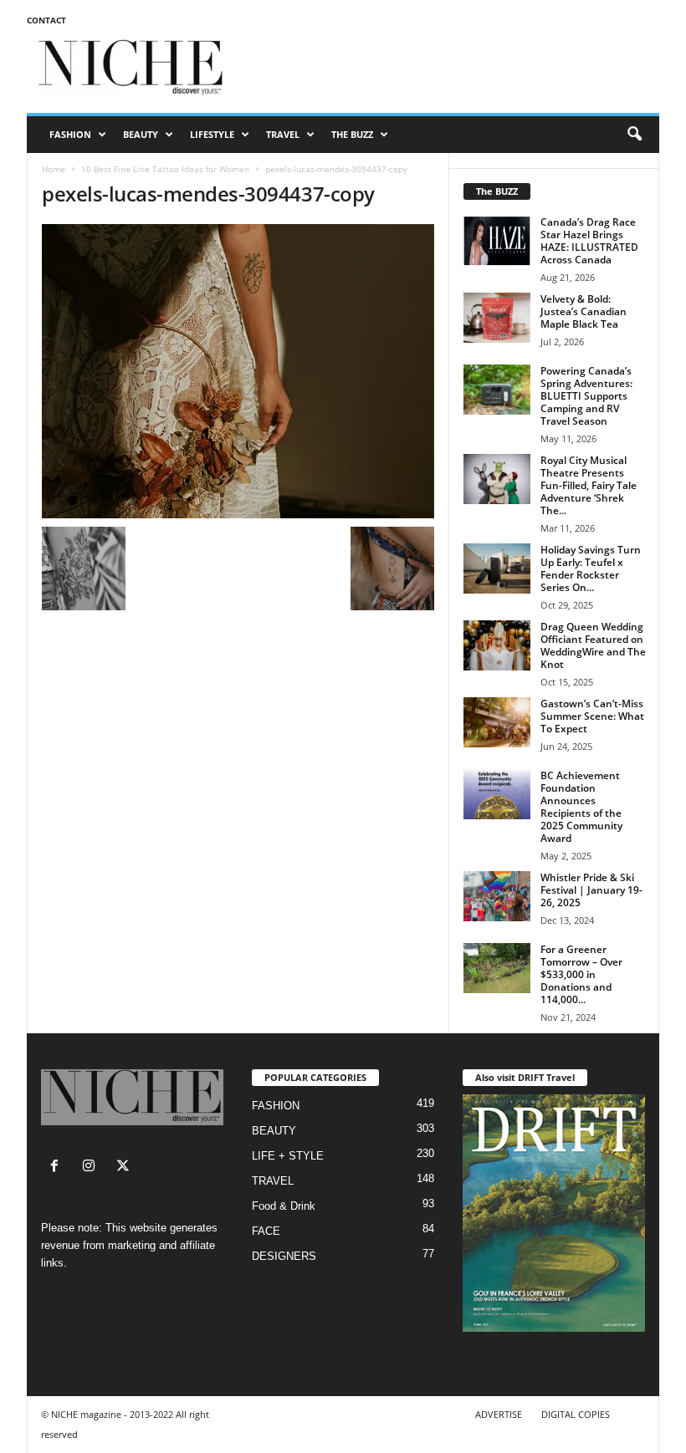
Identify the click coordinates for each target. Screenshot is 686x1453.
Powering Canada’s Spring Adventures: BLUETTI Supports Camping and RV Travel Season (586, 396)
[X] (125, 1167)
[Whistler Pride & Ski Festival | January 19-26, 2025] (496, 896)
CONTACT (46, 20)
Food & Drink (283, 1206)
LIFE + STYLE (288, 1156)
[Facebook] (58, 1167)
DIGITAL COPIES (575, 1414)
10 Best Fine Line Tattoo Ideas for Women (165, 169)
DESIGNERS (284, 1256)
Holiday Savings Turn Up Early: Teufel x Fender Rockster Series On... (590, 568)
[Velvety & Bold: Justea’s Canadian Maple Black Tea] (496, 318)
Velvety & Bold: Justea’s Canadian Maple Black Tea (583, 311)
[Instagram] (92, 1167)
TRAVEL (282, 134)
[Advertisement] (446, 68)
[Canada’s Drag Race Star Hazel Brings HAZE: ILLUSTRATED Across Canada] (496, 241)
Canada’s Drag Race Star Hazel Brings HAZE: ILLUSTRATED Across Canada (589, 241)
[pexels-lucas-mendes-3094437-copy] (238, 371)
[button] (634, 134)
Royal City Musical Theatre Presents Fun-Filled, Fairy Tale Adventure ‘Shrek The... (588, 485)
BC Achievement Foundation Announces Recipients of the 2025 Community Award (581, 806)
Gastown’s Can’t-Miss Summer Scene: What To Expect (592, 716)
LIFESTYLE (212, 134)
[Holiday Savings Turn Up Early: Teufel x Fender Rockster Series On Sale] (496, 568)
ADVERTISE (498, 1414)
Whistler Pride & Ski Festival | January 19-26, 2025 (591, 890)
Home (53, 169)
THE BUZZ (352, 134)
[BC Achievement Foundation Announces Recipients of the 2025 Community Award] (496, 794)
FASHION (70, 134)
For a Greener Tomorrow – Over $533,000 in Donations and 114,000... (581, 974)
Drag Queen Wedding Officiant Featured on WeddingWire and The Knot (593, 645)
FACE (266, 1231)
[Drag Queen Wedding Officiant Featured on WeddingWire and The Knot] (496, 645)
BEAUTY (140, 134)
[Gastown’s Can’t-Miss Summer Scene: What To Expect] (496, 722)
